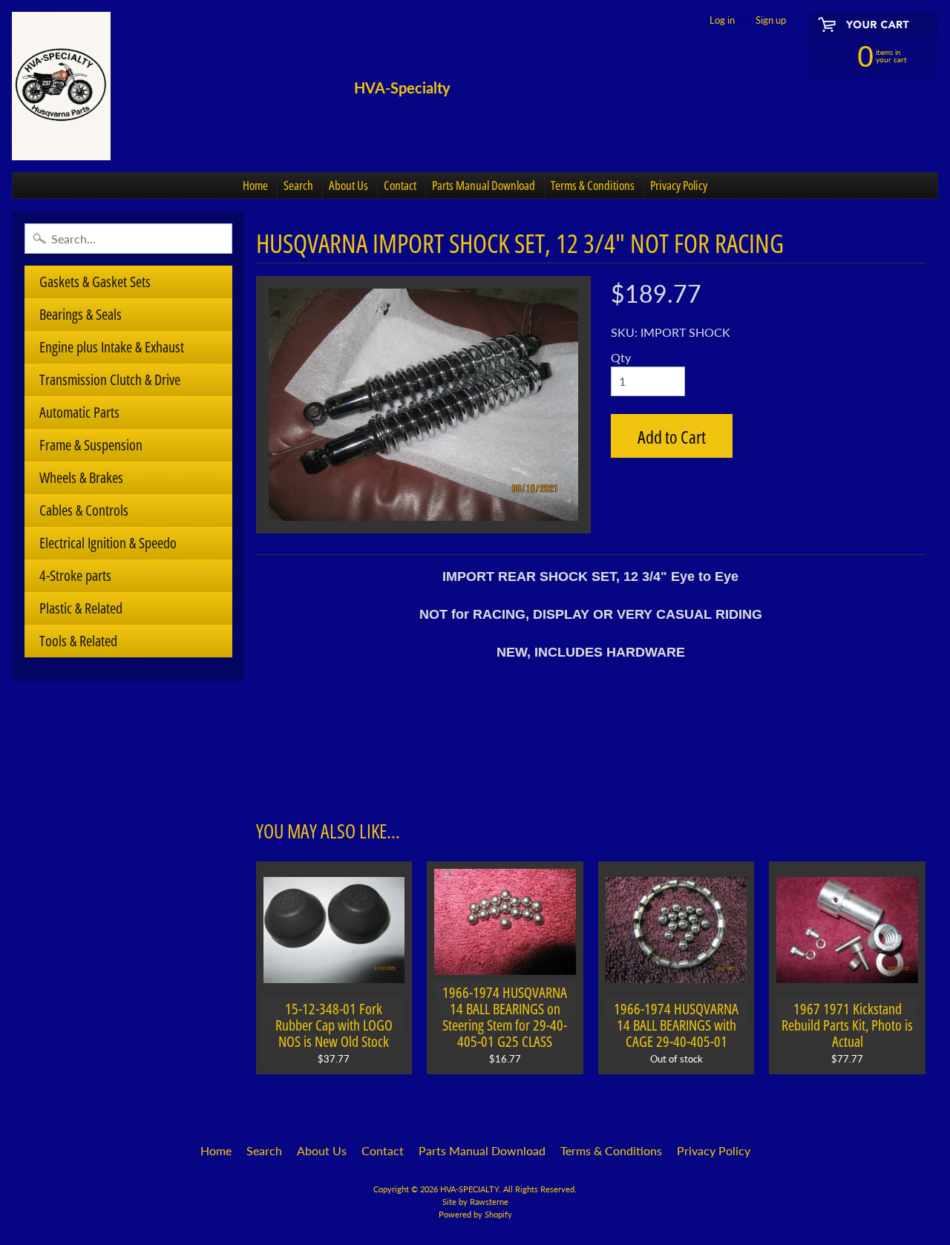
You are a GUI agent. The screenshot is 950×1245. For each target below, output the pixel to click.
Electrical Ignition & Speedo (108, 543)
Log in (722, 20)
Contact (400, 185)
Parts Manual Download (483, 185)
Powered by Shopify (475, 1214)
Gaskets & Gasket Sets (95, 282)
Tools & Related (78, 641)
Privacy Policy (678, 185)
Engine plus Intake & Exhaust (111, 347)
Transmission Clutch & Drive (109, 379)
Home (255, 185)
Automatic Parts (79, 412)
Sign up (771, 20)
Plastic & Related (80, 608)
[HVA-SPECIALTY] (61, 86)
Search (298, 185)
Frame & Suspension (90, 445)
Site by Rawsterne (475, 1201)
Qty (621, 357)
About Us (348, 185)
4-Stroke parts (75, 575)
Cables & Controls (83, 510)
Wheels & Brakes (81, 477)
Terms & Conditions (593, 185)
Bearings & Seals (80, 314)
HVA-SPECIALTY (469, 1189)
